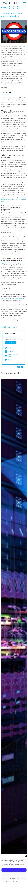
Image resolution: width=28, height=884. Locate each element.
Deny (14, 874)
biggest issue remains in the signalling (12, 263)
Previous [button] (18, 367)
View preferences (14, 878)
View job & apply (10, 342)
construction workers (16, 298)
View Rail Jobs (7, 92)
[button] (26, 856)
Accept (14, 870)
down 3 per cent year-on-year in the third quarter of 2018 (13, 199)
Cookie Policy (9, 881)
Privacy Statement (17, 881)
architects (4, 298)
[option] (13, 347)
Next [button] (22, 367)
